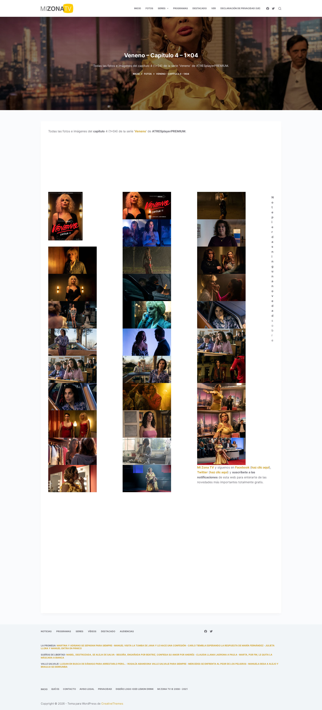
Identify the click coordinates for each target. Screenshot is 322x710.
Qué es (55, 689)
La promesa (48, 645)
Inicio (44, 689)
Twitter (202, 472)
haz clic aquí (260, 467)
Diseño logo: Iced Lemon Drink (135, 689)
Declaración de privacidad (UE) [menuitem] (240, 8)
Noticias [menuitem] (46, 631)
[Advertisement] (161, 164)
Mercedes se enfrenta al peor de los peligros (217, 663)
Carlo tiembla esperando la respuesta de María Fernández (225, 645)
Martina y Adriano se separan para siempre (84, 645)
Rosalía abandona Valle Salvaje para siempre (156, 663)
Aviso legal (87, 689)
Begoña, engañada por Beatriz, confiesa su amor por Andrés (155, 654)
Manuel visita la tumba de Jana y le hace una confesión (150, 645)
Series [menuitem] (161, 8)
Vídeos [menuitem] (92, 631)
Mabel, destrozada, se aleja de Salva (90, 654)
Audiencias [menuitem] (127, 631)
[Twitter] (273, 8)
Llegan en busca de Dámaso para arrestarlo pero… (93, 663)
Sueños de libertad (53, 654)
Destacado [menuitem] (199, 8)
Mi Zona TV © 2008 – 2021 (172, 689)
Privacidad (105, 689)
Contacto (69, 689)
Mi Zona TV (205, 467)
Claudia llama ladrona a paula (216, 654)
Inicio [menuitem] (137, 8)
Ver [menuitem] (213, 8)
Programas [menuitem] (180, 8)
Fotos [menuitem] (149, 8)
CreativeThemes (112, 703)
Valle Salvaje (50, 663)
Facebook (242, 467)
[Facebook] (267, 8)
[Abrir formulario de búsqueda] (279, 8)
